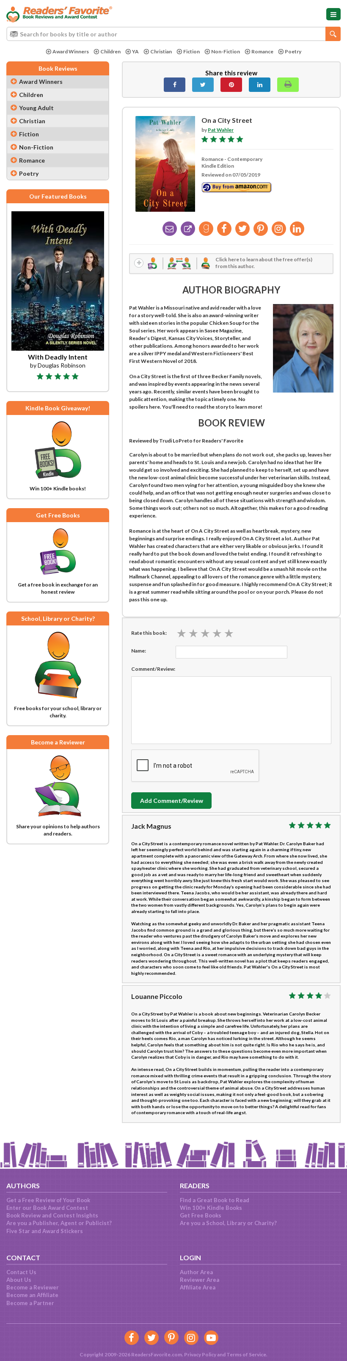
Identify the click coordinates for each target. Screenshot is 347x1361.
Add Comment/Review (171, 800)
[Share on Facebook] (174, 84)
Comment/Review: (153, 669)
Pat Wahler (221, 130)
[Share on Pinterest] (231, 84)
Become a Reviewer (32, 1287)
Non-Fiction (225, 51)
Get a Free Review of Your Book (48, 1200)
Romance (262, 51)
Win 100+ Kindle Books (211, 1207)
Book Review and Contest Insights (52, 1215)
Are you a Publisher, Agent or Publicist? (59, 1223)
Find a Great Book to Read (214, 1200)
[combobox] (173, 34)
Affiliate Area (197, 1287)
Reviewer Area (199, 1279)
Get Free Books (200, 1215)
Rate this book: (149, 633)
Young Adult (36, 107)
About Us (18, 1279)
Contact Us (21, 1272)
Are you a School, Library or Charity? (228, 1223)
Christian (161, 51)
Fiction (191, 51)
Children (110, 51)
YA (135, 51)
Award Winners (70, 51)
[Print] (288, 84)
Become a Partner (30, 1303)
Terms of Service (246, 1354)
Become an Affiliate (32, 1295)
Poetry (293, 51)
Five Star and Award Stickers (44, 1231)
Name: (138, 650)
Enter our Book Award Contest (47, 1207)
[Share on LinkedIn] (259, 84)
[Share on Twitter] (203, 84)
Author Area (196, 1272)
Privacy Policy (200, 1354)
